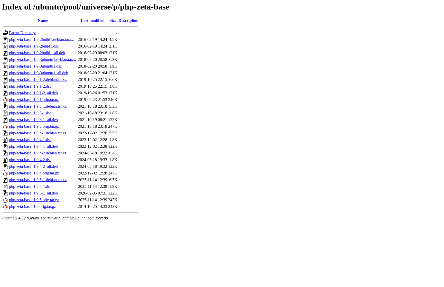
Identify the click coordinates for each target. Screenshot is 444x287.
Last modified (93, 20)
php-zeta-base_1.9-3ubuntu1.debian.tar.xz (43, 59)
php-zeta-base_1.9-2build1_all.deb (37, 53)
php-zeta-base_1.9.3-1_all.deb (33, 119)
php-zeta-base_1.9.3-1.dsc (30, 113)
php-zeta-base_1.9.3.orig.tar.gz (34, 126)
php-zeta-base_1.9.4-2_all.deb (33, 166)
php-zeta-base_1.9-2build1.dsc (34, 46)
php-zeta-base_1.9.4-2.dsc (30, 160)
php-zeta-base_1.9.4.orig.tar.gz (34, 173)
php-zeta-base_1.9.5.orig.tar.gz (34, 200)
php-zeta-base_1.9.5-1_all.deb (33, 193)
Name (43, 20)
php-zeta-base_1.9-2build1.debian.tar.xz (41, 39)
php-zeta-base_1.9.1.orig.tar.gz (34, 99)
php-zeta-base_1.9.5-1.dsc (30, 186)
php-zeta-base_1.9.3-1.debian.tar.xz (38, 106)
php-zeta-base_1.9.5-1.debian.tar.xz (38, 180)
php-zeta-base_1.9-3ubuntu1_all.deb (38, 73)
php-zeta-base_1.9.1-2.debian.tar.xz (38, 79)
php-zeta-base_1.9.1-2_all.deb (33, 93)
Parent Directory (22, 33)
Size (112, 20)
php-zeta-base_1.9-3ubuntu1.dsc (35, 66)
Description (128, 20)
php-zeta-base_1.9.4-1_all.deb (33, 146)
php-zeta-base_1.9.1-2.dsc (30, 86)
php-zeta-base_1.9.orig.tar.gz (32, 206)
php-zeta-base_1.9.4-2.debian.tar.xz (38, 153)
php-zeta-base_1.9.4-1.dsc (30, 139)
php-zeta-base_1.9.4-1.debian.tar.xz (38, 133)
